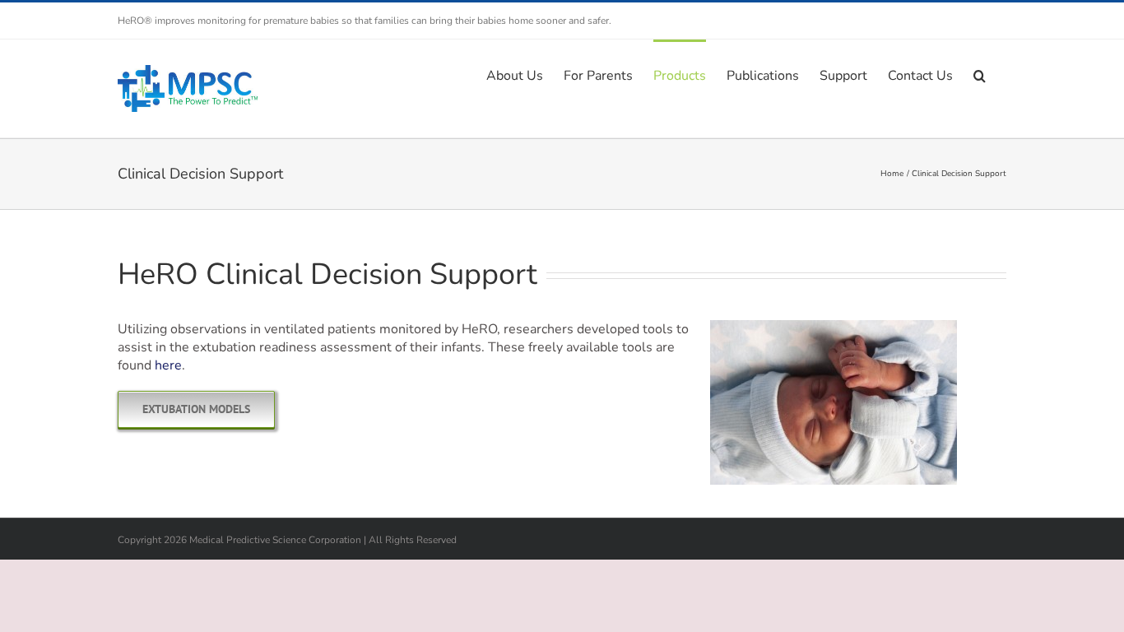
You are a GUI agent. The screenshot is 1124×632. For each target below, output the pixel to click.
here (168, 365)
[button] (979, 74)
